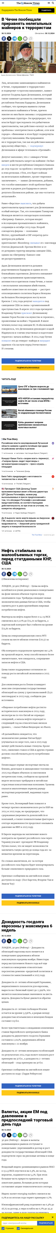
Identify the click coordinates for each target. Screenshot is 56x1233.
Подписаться (28, 623)
